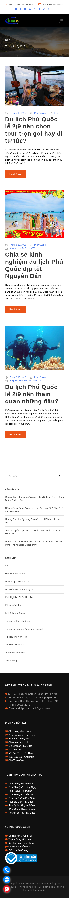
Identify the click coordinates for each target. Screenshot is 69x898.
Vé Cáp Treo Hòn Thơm (21, 753)
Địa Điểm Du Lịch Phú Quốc (28, 380)
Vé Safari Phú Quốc (18, 738)
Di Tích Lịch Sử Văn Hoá (17, 581)
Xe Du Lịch (14, 749)
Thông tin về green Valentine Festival (24, 629)
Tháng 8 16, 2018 (18, 113)
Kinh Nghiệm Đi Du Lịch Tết (22, 248)
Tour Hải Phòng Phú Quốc (22, 798)
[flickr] (25, 9)
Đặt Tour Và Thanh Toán (21, 843)
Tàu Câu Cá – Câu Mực (21, 756)
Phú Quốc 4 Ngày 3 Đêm (22, 809)
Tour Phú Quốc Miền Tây (22, 794)
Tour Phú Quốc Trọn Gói (21, 783)
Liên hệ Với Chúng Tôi (20, 835)
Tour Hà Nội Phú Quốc (20, 790)
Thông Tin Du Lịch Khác (17, 621)
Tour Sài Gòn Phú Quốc (21, 801)
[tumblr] (39, 9)
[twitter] (44, 9)
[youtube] (48, 9)
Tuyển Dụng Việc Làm (20, 839)
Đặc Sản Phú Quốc (15, 573)
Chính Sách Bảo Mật (19, 846)
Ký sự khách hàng (14, 605)
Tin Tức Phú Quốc (14, 644)
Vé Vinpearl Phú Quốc (20, 745)
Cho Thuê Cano (16, 760)
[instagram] (53, 9)
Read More (15, 174)
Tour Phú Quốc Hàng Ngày (23, 787)
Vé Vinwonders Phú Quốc (21, 735)
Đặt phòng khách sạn (19, 731)
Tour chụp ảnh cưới (15, 652)
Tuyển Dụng (11, 660)
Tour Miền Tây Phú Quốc (22, 812)
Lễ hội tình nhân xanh (16, 613)
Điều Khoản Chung (18, 850)
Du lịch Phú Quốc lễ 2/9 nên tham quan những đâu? (32, 394)
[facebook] (20, 9)
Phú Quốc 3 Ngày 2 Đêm (22, 805)
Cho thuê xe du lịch (18, 742)
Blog (56, 113)
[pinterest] (34, 9)
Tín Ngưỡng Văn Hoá (16, 636)
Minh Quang (40, 113)
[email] (16, 9)
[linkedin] (30, 9)
